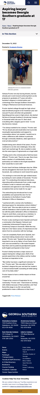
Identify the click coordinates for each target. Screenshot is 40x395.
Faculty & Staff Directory (11, 359)
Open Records (27, 363)
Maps (4, 352)
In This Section (9, 34)
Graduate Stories (15, 47)
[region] (20, 385)
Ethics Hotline (27, 361)
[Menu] (36, 2)
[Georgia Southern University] (9, 3)
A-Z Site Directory (8, 362)
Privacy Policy (23, 384)
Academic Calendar (9, 370)
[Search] (28, 2)
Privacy (25, 365)
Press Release (15, 296)
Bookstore (6, 365)
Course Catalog (8, 367)
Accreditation (27, 358)
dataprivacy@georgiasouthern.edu (21, 386)
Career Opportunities (10, 372)
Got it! (20, 391)
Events (4, 350)
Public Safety (27, 347)
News (9, 25)
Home (4, 25)
